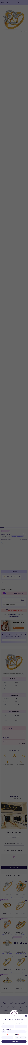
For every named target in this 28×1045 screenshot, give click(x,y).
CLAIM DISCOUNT (14, 1041)
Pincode (5, 1034)
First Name (6, 1024)
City (17, 1034)
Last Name (19, 1024)
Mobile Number (7, 1029)
